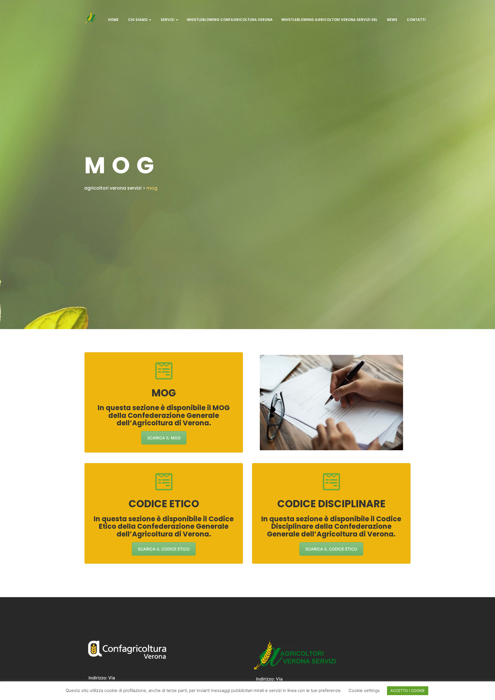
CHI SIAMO (137, 19)
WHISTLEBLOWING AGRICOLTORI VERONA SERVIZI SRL (329, 19)
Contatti (416, 19)
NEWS (391, 19)
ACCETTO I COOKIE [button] (407, 690)
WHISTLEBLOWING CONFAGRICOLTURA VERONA (230, 19)
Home (113, 19)
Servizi (167, 19)
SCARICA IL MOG (163, 437)
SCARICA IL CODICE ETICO (164, 548)
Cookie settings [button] (364, 690)
